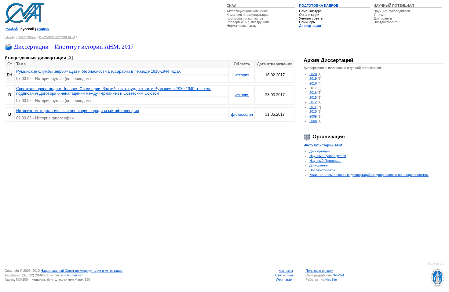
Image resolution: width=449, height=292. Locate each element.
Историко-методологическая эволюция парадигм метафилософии (77, 110)
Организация (328, 137)
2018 (313, 83)
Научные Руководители (327, 156)
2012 (313, 102)
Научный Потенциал (325, 160)
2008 (313, 121)
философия (242, 114)
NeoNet (338, 275)
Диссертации (310, 25)
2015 (313, 97)
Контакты (286, 270)
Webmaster (284, 279)
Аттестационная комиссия (247, 11)
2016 (313, 92)
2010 (313, 111)
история (242, 75)
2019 (313, 78)
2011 (312, 107)
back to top (436, 263)
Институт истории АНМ (57, 37)
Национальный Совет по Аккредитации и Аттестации (81, 270)
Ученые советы (311, 18)
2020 (313, 74)
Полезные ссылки (319, 270)
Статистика (284, 275)
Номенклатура (310, 11)
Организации (309, 14)
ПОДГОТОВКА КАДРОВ (318, 5)
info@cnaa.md (71, 275)
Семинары (307, 22)
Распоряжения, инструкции (248, 22)
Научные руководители (392, 11)
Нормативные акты (242, 25)
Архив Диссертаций (328, 60)
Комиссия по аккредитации (247, 14)
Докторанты (383, 18)
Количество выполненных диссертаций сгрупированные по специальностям (369, 175)
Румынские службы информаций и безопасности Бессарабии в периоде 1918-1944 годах (98, 71)
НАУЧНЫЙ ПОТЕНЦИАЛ (394, 5)
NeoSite (331, 279)
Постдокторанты (386, 22)
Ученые (379, 14)
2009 (313, 116)
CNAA (231, 5)
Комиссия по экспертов (245, 18)
